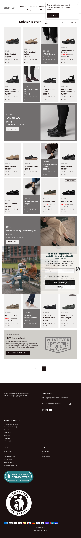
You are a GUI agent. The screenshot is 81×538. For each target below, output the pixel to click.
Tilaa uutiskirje (59, 282)
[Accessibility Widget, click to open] (78, 269)
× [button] (77, 4)
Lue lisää (53, 15)
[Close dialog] (76, 247)
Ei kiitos (60, 286)
